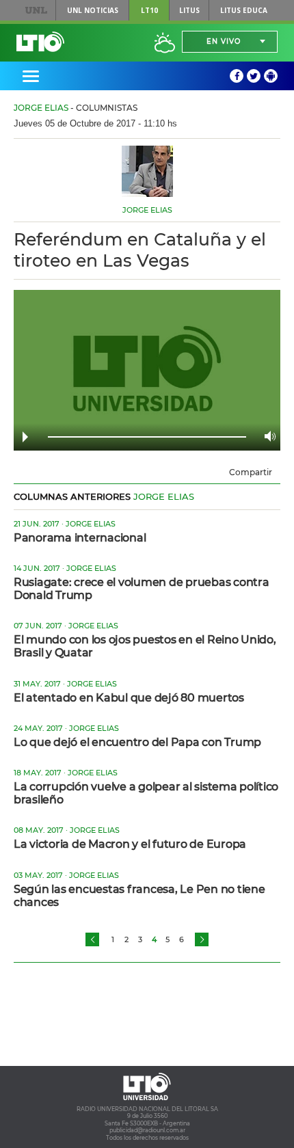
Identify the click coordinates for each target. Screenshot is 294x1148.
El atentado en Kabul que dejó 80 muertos (129, 697)
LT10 (149, 10)
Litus (189, 10)
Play (25, 436)
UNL (35, 10)
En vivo (223, 41)
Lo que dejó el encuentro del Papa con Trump (137, 742)
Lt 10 (40, 41)
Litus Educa (243, 10)
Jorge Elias (41, 108)
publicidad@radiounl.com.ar (147, 1130)
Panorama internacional (80, 537)
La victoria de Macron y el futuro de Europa (130, 844)
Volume (266, 436)
